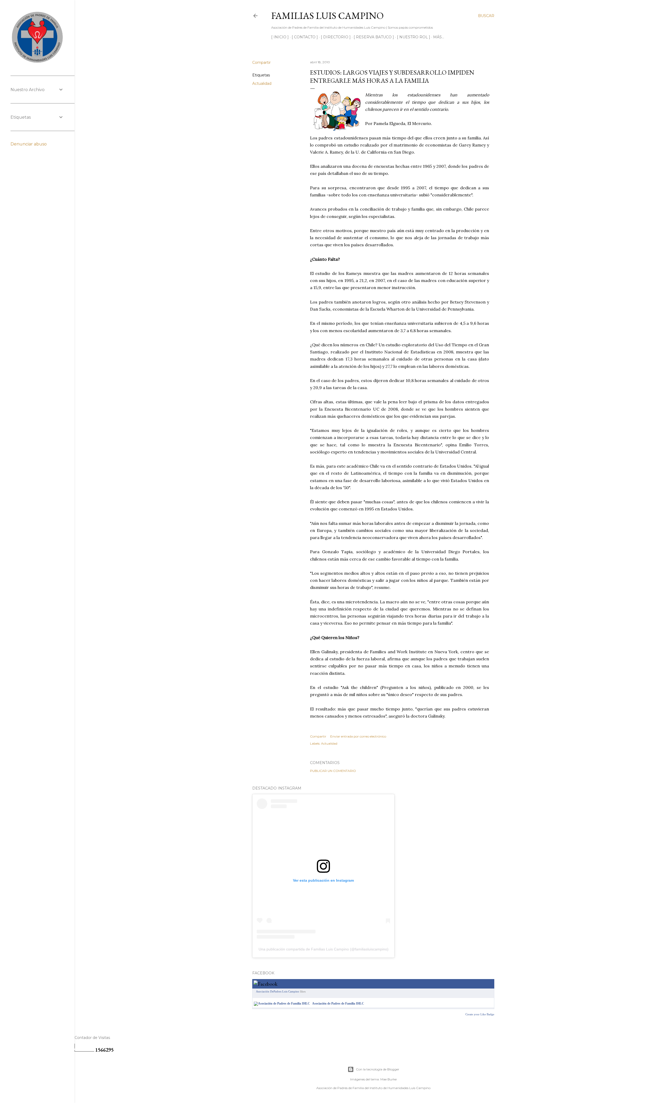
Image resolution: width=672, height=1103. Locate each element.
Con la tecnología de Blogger (377, 1069)
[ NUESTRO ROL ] (413, 37)
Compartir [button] (261, 62)
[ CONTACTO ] (305, 37)
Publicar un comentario (333, 771)
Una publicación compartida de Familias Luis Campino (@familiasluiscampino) (323, 949)
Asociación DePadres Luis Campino (277, 991)
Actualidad (261, 83)
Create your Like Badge (479, 1014)
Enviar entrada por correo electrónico (358, 736)
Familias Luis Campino (327, 15)
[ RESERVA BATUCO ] (374, 37)
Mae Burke (388, 1079)
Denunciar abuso (28, 144)
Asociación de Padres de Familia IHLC (338, 1003)
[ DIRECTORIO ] (336, 37)
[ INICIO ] (280, 37)
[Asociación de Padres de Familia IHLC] (282, 1003)
